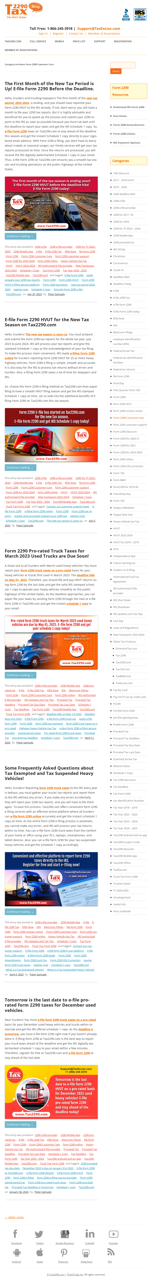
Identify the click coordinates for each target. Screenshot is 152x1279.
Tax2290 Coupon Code (126, 842)
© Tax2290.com (56, 1274)
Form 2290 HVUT (69, 280)
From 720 (118, 501)
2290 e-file (41, 246)
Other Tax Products (124, 641)
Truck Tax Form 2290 (18, 506)
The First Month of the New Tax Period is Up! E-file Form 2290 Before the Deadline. (49, 85)
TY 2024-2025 (120, 890)
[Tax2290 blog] (24, 17)
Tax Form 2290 (51, 270)
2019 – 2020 (120, 187)
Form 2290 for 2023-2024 (20, 261)
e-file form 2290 (79, 1053)
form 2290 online (48, 261)
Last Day (118, 621)
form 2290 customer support (72, 256)
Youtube (113, 1243)
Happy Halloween (123, 507)
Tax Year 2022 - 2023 (32, 1158)
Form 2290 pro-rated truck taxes (47, 1182)
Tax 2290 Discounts (124, 780)
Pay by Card (120, 690)
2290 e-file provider (61, 246)
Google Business (65, 1243)
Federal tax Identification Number (128, 360)
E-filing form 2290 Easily (41, 955)
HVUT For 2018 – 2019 (126, 542)
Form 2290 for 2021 (124, 445)
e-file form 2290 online (25, 816)
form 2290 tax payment (49, 723)
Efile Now (70, 251)
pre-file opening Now (125, 717)
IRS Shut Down (122, 600)
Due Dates (120, 116)
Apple (40, 1261)
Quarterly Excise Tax (125, 759)
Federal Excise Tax (123, 351)
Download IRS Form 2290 (128, 107)
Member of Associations (104, 33)
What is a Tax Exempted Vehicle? (25, 969)
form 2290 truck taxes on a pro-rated (46, 570)
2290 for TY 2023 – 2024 (126, 228)
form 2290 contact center (28, 932)
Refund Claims (121, 766)
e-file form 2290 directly (40, 1173)
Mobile (59, 41)
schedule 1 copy (77, 603)
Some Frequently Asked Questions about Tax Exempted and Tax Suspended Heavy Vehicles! (49, 773)
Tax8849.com (123, 676)
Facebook (16, 1243)
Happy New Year (123, 514)
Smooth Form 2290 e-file (68, 289)
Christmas (119, 256)
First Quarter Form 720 (126, 390)
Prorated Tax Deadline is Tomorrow (32, 1187)
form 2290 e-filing (23, 1177)
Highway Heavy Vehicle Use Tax (37, 728)
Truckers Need (121, 883)
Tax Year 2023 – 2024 (125, 821)
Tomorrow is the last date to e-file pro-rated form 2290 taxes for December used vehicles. (50, 1005)
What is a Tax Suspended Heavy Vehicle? (71, 969)
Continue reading (20, 236)
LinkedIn (89, 1243)
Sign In (43, 33)
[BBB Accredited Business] (126, 14)
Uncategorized (121, 897)
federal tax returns (124, 369)
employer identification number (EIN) (127, 341)
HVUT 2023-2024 (25, 265)
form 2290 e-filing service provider (57, 1177)
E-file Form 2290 (74, 275)
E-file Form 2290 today (126, 311)
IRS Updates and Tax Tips (39, 700)
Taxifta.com (120, 869)
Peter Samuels (56, 294)
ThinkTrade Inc (75, 1274)
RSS (110, 1261)
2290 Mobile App (23, 251)
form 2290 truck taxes (54, 788)
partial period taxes (29, 733)
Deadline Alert (121, 277)
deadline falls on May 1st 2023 (64, 714)
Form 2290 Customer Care (36, 256)
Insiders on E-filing (124, 570)
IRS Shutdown (121, 607)
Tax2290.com (13, 41)
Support (99, 41)
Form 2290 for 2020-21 (126, 438)
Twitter (40, 1243)
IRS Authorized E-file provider (55, 265)
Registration (123, 41)
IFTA (115, 549)
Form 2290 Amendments (128, 125)
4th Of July (119, 249)
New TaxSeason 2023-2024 (53, 497)
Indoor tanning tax (124, 563)
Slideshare (86, 1261)
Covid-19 (118, 270)
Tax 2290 (121, 655)
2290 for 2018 (121, 221)
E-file (39, 251)
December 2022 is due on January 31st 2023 (48, 1168)
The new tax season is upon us (46, 334)
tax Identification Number (128, 800)
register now (20, 289)
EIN (64, 690)
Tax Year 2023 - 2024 (74, 270)
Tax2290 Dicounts (123, 849)
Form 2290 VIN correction (128, 466)
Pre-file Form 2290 (124, 710)
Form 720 (118, 473)
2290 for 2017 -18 (123, 214)
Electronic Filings (78, 690)
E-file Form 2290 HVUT (70, 1173)
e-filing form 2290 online (39, 511)
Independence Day (124, 556)
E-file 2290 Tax (53, 251)
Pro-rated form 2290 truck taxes (62, 733)
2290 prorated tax (123, 242)
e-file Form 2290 (16, 131)
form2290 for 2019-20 (125, 487)
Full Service (38, 41)
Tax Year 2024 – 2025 (125, 828)
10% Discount (121, 173)
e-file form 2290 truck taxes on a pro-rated (67, 1020)
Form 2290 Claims (124, 134)
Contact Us (76, 33)
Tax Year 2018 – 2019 (125, 807)
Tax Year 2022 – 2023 (125, 814)
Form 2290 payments (55, 284)
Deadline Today (122, 284)
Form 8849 (119, 480)
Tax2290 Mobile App (17, 275)
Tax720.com (123, 669)
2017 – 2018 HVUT (123, 180)
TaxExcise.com (124, 683)
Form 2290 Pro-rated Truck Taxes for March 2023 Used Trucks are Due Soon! (47, 553)
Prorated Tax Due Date (31, 704)
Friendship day (122, 494)
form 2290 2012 (122, 404)
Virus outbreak (122, 911)
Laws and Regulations (126, 628)
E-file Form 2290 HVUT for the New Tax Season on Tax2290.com (47, 322)
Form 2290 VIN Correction (65, 960)
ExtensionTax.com (126, 648)
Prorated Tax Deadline (126, 738)
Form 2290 (12, 256)
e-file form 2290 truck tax (61, 719)
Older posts (14, 1217)
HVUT (9, 265)
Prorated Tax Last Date (61, 704)
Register (58, 33)
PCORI (117, 704)
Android (16, 1261)
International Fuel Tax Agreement (126, 579)
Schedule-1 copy (40, 289)
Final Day (118, 383)
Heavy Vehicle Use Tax (74, 261)
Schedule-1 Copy (29, 270)
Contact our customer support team (68, 506)
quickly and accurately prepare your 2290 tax (40, 516)
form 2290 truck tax (35, 960)
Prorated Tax (64, 700)
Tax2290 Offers (122, 863)
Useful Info (119, 904)
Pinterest (63, 1261)
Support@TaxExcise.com (98, 28)
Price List (79, 41)
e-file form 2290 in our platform (65, 950)
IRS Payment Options (126, 142)
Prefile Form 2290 (123, 724)
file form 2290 (87, 251)
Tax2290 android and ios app (64, 1158)
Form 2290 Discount (125, 431)
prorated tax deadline (25, 738)
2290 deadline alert (124, 194)
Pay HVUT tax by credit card (129, 697)
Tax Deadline (21, 709)
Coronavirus (120, 263)
